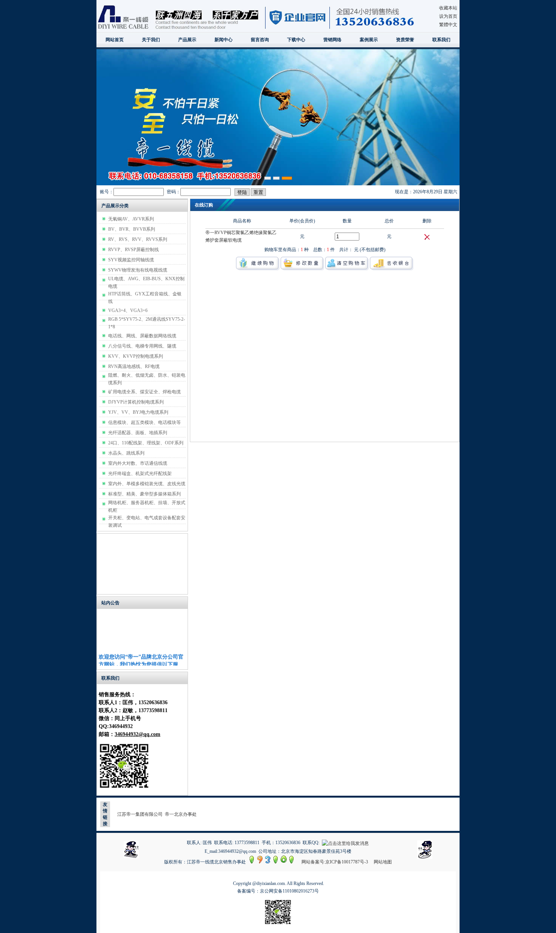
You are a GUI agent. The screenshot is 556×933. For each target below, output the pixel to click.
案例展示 (369, 39)
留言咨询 (260, 39)
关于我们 (151, 39)
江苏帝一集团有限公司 (140, 814)
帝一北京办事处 (181, 814)
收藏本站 (448, 8)
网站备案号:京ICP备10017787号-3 (334, 862)
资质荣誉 (405, 39)
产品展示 (187, 39)
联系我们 (441, 39)
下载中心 (296, 39)
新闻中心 (223, 39)
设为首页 (448, 16)
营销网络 (332, 39)
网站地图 (383, 862)
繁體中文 (448, 24)
